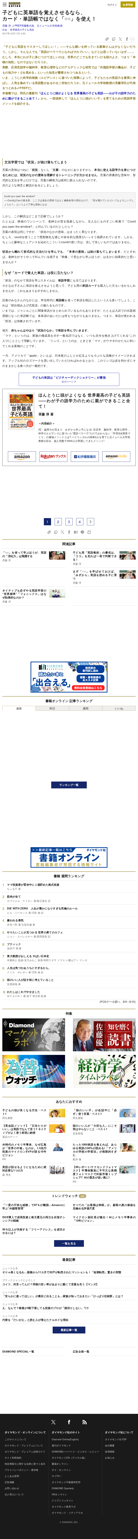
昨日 (52, 708)
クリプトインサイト (62, 1500)
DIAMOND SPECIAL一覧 (18, 1351)
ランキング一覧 (69, 785)
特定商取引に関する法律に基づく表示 (25, 1463)
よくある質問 (12, 1476)
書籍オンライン (60, 1463)
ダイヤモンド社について (119, 1432)
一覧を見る (69, 1243)
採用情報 (109, 1451)
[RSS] (84, 1423)
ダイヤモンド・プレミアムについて (24, 1445)
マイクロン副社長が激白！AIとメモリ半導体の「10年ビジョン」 (104, 1219)
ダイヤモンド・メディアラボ (67, 1512)
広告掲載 (9, 1482)
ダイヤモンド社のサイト (66, 1432)
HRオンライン (59, 1494)
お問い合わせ (12, 1488)
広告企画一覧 (81, 1351)
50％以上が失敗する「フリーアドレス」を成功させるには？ (33, 1231)
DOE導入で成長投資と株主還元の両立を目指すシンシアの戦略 (33, 1219)
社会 (4, 29)
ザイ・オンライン (61, 1470)
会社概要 (109, 1445)
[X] (53, 1423)
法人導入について (14, 1494)
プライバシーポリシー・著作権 (21, 1470)
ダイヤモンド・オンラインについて (25, 1432)
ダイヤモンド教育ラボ (64, 1506)
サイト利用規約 (13, 1457)
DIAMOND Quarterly (63, 1488)
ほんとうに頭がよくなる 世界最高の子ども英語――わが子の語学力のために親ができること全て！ (84, 400)
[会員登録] (128, 4)
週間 (85, 708)
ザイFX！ (57, 1476)
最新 (19, 708)
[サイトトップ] (14, 4)
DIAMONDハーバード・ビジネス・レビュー (75, 1451)
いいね (119, 708)
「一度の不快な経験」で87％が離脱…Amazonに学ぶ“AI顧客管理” (33, 1206)
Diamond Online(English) (65, 1439)
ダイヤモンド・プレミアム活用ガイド (25, 1451)
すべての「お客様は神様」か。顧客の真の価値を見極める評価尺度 (104, 1206)
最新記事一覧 (69, 1330)
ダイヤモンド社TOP (115, 1439)
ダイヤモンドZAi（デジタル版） (69, 1457)
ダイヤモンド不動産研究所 (66, 1482)
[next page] (90, 521)
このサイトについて (15, 1439)
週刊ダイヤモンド (61, 1445)
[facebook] (69, 1423)
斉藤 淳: (32, 25)
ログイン (112, 4)
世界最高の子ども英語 (22, 29)
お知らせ (109, 1457)
